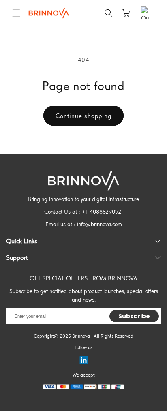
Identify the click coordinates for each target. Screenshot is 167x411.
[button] (16, 13)
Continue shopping (83, 116)
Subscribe (134, 316)
